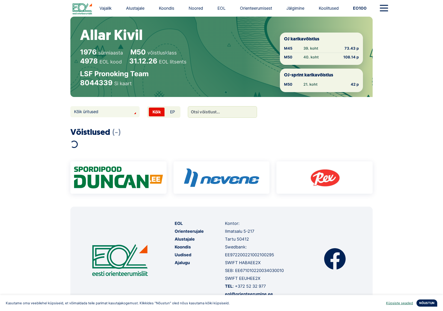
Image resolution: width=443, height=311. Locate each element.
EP (172, 111)
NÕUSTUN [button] (426, 303)
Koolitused (329, 8)
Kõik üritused (86, 111)
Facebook (335, 258)
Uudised (183, 254)
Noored (196, 8)
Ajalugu (182, 262)
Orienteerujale (189, 231)
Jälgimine (295, 8)
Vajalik (105, 8)
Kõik (157, 111)
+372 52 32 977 (250, 286)
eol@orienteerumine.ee (249, 294)
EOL (221, 8)
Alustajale (135, 8)
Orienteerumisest (256, 8)
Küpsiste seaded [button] (399, 303)
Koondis (166, 8)
